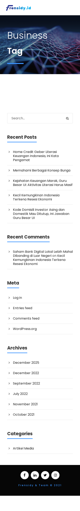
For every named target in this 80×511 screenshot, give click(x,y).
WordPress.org (25, 328)
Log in (17, 297)
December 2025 (26, 362)
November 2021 (25, 404)
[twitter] (45, 475)
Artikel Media (23, 448)
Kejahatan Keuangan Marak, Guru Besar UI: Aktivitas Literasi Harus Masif (43, 182)
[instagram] (55, 475)
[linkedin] (35, 475)
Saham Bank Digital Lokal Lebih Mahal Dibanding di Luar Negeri (43, 253)
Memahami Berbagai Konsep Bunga (41, 170)
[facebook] (25, 475)
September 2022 (26, 383)
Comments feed (26, 318)
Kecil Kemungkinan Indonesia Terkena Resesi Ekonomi (36, 197)
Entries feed (22, 308)
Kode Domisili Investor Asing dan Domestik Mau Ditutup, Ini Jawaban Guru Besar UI (41, 213)
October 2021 (23, 414)
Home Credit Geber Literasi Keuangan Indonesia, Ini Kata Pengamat (36, 155)
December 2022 (26, 373)
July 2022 (20, 393)
